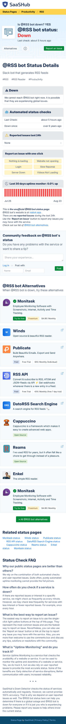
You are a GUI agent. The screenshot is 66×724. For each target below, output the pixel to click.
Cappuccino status (16, 544)
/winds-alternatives (13, 327)
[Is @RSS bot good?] (25, 48)
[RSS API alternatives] (6, 376)
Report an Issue (54, 48)
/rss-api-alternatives (14, 371)
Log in (6, 265)
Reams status (39, 544)
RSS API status (14, 541)
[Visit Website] (62, 330)
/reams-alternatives (13, 444)
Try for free (19, 318)
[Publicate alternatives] (6, 349)
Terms (52, 720)
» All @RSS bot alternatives (33, 519)
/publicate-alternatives (15, 344)
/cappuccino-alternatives (16, 417)
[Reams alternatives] (6, 449)
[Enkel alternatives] (6, 475)
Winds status (32, 538)
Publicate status (52, 538)
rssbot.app (35, 212)
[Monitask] (6, 302)
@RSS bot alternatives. (36, 225)
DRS (6, 405)
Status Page (16, 720)
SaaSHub (29, 720)
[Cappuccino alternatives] (6, 422)
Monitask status (11, 538)
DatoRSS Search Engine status (43, 541)
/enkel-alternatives (13, 470)
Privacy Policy (41, 720)
